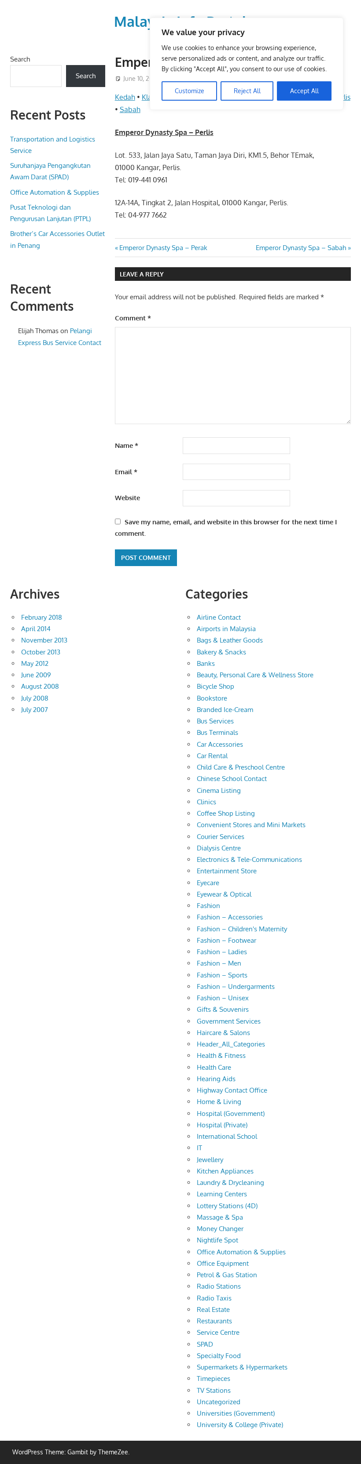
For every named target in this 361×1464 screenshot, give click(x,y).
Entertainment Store (227, 871)
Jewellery (210, 1159)
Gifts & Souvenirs (223, 1009)
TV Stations (214, 1390)
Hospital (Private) (222, 1125)
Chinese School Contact (232, 778)
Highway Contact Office (232, 1090)
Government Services (229, 1021)
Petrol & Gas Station (227, 1275)
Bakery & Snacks (221, 652)
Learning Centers (222, 1194)
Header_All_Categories (231, 1044)
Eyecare (208, 883)
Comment (133, 318)
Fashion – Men (219, 963)
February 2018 (41, 617)
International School (227, 1136)
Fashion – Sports (222, 975)
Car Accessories (220, 744)
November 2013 (44, 640)
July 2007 (34, 709)
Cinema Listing (219, 790)
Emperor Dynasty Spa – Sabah (301, 247)
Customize (189, 90)
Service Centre (218, 1332)
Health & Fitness (221, 1055)
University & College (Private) (240, 1424)
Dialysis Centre (219, 848)
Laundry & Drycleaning (230, 1182)
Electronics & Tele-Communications (249, 859)
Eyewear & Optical (224, 894)
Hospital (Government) (231, 1113)
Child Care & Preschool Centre (241, 767)
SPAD (205, 1344)
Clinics (206, 802)
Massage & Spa (220, 1217)
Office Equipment (223, 1263)
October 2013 (40, 652)
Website (127, 498)
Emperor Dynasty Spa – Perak (163, 247)
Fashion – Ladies (222, 952)
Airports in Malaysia (226, 629)
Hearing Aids (216, 1079)
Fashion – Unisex (223, 998)
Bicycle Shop (215, 686)
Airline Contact (219, 617)
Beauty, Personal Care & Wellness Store (255, 675)
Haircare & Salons (223, 1032)
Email (126, 472)
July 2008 (34, 698)
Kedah (125, 97)
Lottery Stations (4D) (227, 1206)
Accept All (304, 90)
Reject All (247, 90)
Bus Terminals (217, 732)
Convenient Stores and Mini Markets (251, 825)
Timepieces (213, 1378)
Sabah (130, 109)
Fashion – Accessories (230, 917)
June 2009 (36, 675)
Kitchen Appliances (225, 1171)
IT (199, 1148)
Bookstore (212, 698)
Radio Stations (219, 1286)
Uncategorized (218, 1402)
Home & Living (219, 1101)
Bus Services (215, 721)
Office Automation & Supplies (54, 192)
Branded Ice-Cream (225, 709)
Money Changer (220, 1228)
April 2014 (36, 629)
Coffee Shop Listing (226, 813)
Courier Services (220, 836)
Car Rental (212, 756)
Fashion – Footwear (226, 940)
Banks (206, 663)
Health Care (214, 1067)
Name (126, 445)
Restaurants (214, 1321)
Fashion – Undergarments (236, 986)
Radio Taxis (214, 1298)
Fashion (208, 905)
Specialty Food (219, 1355)
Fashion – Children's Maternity (242, 929)
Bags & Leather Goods (230, 640)
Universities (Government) (236, 1413)
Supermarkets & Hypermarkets (242, 1367)
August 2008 (40, 686)
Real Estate (213, 1309)
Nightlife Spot (217, 1240)
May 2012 (34, 663)
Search (20, 59)
